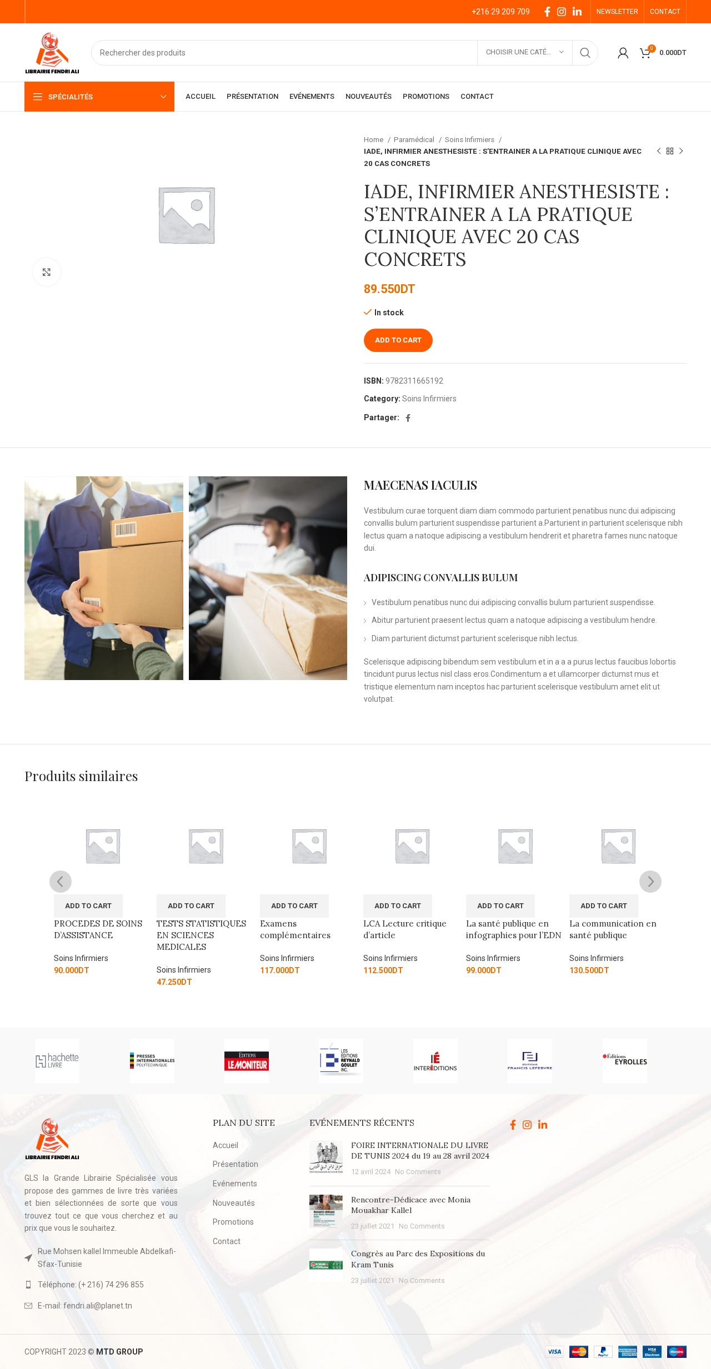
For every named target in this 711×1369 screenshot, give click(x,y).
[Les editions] (355, 1061)
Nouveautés (234, 1203)
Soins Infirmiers (470, 139)
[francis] (544, 1061)
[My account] (623, 53)
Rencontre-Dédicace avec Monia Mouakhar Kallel (410, 1205)
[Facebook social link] (547, 11)
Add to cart (398, 340)
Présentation (235, 1164)
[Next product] (681, 151)
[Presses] (166, 1061)
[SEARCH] (585, 53)
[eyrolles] (639, 1061)
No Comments (418, 1171)
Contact (227, 1241)
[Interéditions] (449, 1061)
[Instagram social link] (561, 11)
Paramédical (415, 139)
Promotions (233, 1221)
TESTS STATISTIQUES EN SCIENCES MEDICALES (201, 935)
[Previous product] (658, 151)
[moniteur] (260, 1061)
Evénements (235, 1183)
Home (374, 139)
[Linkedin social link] (577, 11)
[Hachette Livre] (71, 1061)
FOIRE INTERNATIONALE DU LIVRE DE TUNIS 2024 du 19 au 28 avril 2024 (420, 1150)
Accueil (225, 1145)
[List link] (101, 1285)
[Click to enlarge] (47, 272)
